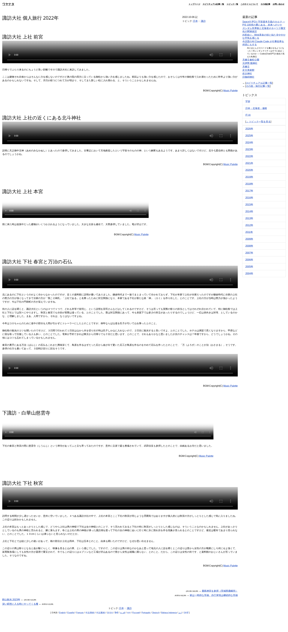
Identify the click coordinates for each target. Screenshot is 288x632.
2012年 (249, 225)
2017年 (249, 190)
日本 (195, 21)
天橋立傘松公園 (250, 59)
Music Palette (230, 90)
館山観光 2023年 (11, 599)
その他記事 (265, 4)
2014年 (249, 211)
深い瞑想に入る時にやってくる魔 (20, 604)
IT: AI (247, 115)
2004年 (249, 273)
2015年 (249, 204)
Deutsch (155, 612)
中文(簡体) (90, 612)
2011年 (249, 232)
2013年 (249, 218)
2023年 (249, 149)
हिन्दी (116, 612)
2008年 (249, 246)
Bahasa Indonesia (169, 612)
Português (146, 612)
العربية (122, 612)
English (62, 612)
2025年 (249, 135)
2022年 (249, 156)
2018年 (249, 184)
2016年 (249, 197)
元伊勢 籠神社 (249, 63)
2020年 (249, 170)
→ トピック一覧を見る (258, 121)
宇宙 (247, 101)
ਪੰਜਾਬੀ (186, 612)
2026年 (249, 128)
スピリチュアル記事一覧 (213, 4)
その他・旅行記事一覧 (258, 86)
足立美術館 (248, 70)
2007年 (249, 252)
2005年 (249, 266)
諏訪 (203, 21)
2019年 (249, 177)
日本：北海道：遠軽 (256, 108)
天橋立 (246, 66)
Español (70, 612)
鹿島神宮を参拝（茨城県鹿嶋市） (220, 591)
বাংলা (128, 612)
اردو (180, 612)
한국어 (110, 612)
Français (80, 612)
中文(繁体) (100, 612)
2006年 (249, 259)
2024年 (249, 142)
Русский (136, 612)
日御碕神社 (248, 77)
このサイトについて (249, 4)
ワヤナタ (8, 4)
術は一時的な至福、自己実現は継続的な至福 (214, 595)
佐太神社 (247, 73)
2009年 (249, 239)
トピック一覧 (232, 4)
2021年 (249, 163)
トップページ (194, 4)
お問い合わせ (278, 4)
